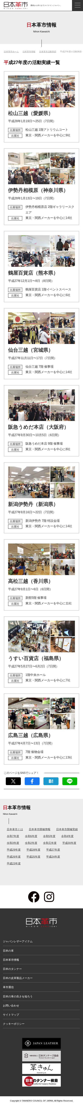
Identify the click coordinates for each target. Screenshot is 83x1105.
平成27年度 (53, 849)
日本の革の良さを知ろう (18, 996)
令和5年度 (49, 836)
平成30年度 (69, 842)
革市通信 (8, 987)
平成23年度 (14, 863)
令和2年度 (31, 842)
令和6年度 (31, 836)
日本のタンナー (12, 968)
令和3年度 (13, 842)
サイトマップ (11, 1014)
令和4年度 (67, 836)
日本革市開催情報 (39, 829)
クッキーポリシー (14, 1023)
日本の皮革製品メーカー (18, 978)
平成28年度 (33, 849)
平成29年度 (14, 849)
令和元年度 (50, 842)
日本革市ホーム (11, 51)
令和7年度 (13, 836)
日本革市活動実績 (47, 51)
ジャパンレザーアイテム (18, 941)
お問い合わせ (11, 1005)
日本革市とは (15, 829)
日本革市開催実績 (67, 829)
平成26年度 (14, 856)
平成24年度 (53, 856)
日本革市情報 (29, 51)
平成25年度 (33, 856)
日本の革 (8, 950)
